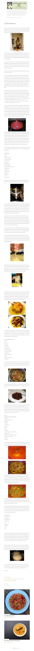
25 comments (9, 642)
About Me (11, 17)
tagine (12, 580)
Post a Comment (6, 585)
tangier (15, 580)
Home (8, 17)
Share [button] (5, 577)
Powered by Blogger (17, 648)
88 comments (9, 617)
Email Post (9, 577)
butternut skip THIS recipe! (12, 640)
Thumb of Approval (17, 17)
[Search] (29, 2)
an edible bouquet (9, 615)
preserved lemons (7, 580)
